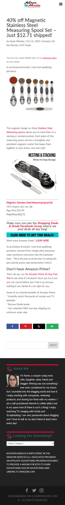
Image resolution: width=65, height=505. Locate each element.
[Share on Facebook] (12, 326)
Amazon (46, 41)
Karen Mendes (17, 41)
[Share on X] (39, 326)
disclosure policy (50, 58)
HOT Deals (25, 45)
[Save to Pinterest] (26, 326)
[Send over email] (52, 326)
